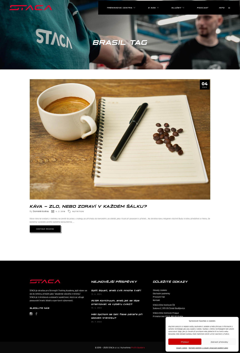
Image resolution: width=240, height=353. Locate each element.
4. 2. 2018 (60, 211)
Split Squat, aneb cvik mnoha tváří (116, 290)
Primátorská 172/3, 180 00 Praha (168, 316)
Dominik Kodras (41, 211)
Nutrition (78, 211)
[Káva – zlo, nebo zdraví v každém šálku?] (120, 139)
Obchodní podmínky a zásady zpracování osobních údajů (208, 348)
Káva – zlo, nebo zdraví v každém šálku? (88, 205)
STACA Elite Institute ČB (164, 304)
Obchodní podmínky (161, 293)
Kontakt (156, 300)
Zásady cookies (181, 348)
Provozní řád (159, 296)
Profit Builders (138, 347)
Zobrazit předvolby (219, 342)
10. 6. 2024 (96, 294)
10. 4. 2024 (96, 308)
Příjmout (185, 342)
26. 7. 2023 (96, 322)
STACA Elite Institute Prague (166, 312)
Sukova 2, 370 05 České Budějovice (169, 308)
